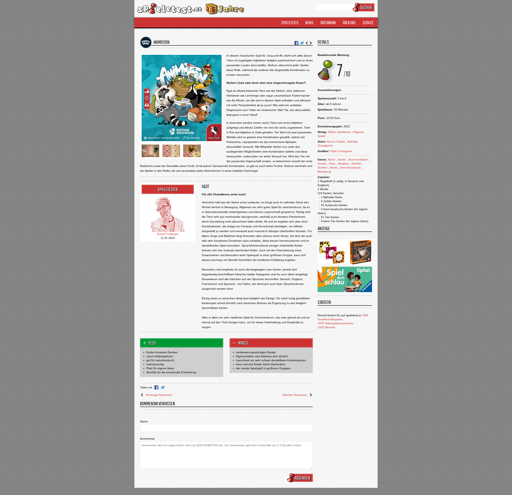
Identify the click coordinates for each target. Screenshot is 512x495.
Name (144, 421)
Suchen (366, 7)
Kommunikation (358, 159)
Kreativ (322, 163)
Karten (342, 159)
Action (331, 159)
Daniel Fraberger (168, 234)
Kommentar (147, 438)
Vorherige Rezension (159, 394)
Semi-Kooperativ (350, 167)
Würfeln (356, 163)
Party (332, 163)
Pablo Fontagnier (341, 151)
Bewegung (324, 171)
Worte (333, 167)
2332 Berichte (326, 327)
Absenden (302, 478)
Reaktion (343, 163)
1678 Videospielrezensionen (335, 323)
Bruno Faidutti (336, 141)
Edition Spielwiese (339, 132)
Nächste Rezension (295, 394)
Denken (322, 167)
